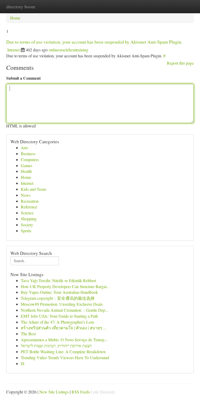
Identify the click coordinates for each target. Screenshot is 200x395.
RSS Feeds (81, 391)
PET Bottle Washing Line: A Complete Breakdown (63, 351)
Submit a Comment (23, 78)
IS (22, 363)
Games (26, 165)
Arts (24, 147)
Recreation (30, 201)
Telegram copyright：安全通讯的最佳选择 (58, 298)
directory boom (20, 6)
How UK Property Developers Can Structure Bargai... (65, 286)
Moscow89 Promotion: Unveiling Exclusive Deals (62, 304)
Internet (13, 49)
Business (28, 153)
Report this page (180, 63)
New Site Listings (54, 391)
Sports (26, 230)
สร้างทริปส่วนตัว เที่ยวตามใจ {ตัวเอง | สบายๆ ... (63, 327)
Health (26, 171)
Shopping (29, 218)
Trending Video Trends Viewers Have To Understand (65, 357)
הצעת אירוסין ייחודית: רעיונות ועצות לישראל (56, 345)
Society (27, 224)
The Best (28, 333)
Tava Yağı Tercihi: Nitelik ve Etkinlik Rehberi (58, 280)
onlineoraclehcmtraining (68, 49)
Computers (30, 159)
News (25, 195)
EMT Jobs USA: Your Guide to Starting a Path (59, 316)
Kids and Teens (33, 189)
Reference (29, 206)
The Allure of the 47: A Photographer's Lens (57, 322)
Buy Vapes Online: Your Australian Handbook (59, 292)
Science (27, 212)
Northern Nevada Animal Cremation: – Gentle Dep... (64, 310)
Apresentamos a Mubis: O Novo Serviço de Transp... (64, 339)
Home (15, 18)
